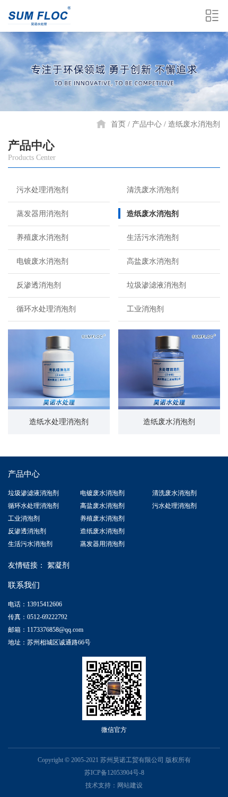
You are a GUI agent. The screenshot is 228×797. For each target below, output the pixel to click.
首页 (118, 124)
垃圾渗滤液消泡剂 (156, 285)
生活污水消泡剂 (153, 237)
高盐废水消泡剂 (153, 261)
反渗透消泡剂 (38, 285)
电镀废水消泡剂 (42, 261)
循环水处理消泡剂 (46, 309)
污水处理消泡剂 (42, 190)
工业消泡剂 (145, 309)
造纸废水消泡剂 (194, 124)
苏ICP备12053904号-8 (114, 772)
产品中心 (147, 124)
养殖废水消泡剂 (42, 237)
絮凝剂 (58, 565)
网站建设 (130, 785)
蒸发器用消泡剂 (42, 214)
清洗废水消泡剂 (153, 190)
